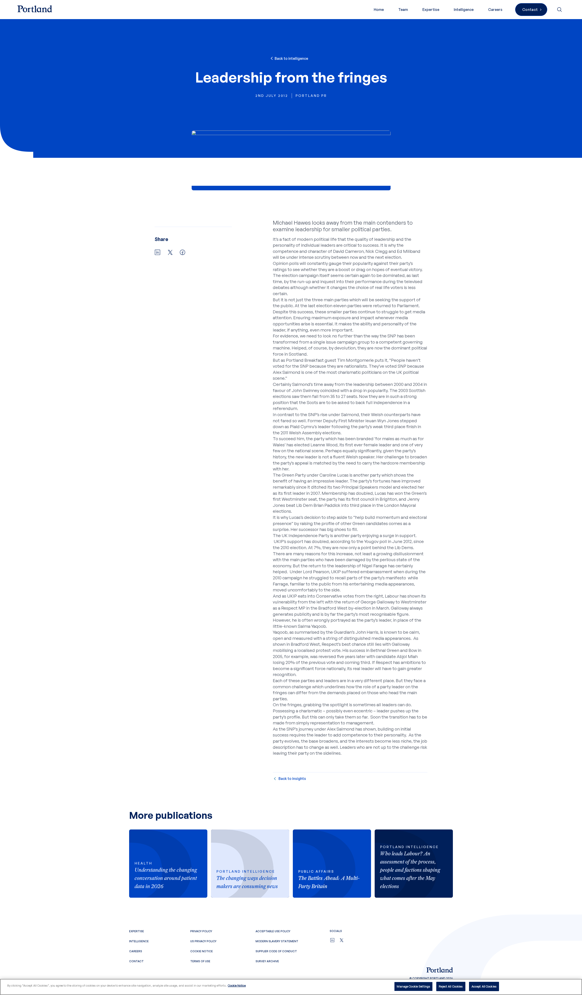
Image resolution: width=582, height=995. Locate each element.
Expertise (430, 9)
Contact (136, 961)
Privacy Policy (201, 931)
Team (403, 9)
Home (379, 9)
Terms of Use (200, 961)
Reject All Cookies (451, 986)
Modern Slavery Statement (277, 941)
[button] (157, 252)
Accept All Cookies (484, 986)
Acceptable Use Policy (273, 931)
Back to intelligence (291, 58)
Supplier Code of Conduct (276, 951)
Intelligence (464, 9)
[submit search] (559, 9)
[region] (291, 987)
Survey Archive (267, 961)
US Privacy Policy (203, 941)
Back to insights (292, 778)
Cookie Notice (201, 951)
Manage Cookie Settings (413, 986)
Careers (495, 9)
